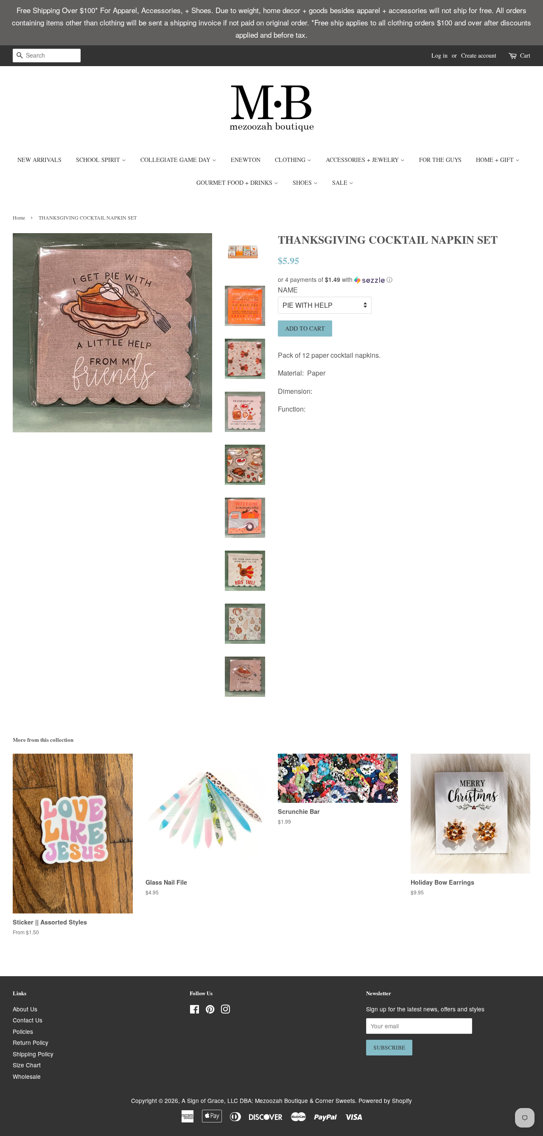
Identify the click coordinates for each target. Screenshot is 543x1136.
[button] (404, 279)
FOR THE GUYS (440, 160)
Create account (478, 55)
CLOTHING (291, 160)
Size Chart (27, 1065)
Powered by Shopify (385, 1100)
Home (19, 217)
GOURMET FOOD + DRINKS (235, 182)
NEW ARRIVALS (39, 160)
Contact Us (27, 1020)
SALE (340, 182)
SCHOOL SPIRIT (99, 160)
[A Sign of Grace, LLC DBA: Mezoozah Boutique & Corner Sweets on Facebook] (194, 1010)
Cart (525, 55)
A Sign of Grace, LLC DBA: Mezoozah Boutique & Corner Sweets (268, 1100)
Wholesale (27, 1076)
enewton (245, 160)
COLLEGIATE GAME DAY (176, 160)
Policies (23, 1031)
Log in (439, 55)
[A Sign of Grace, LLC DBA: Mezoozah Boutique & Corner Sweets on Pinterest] (210, 1010)
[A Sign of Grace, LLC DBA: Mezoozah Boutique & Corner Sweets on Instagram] (225, 1010)
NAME (288, 290)
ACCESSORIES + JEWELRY (363, 160)
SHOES (303, 182)
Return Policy (30, 1042)
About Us (25, 1009)
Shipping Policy (33, 1054)
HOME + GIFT (495, 160)
